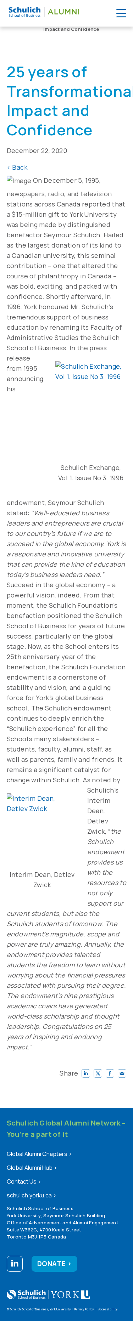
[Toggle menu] (121, 13)
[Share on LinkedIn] (86, 1073)
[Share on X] (98, 1073)
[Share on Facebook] (110, 1073)
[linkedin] (15, 1265)
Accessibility (107, 1309)
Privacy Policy (84, 1309)
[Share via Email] (122, 1073)
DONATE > (54, 1263)
